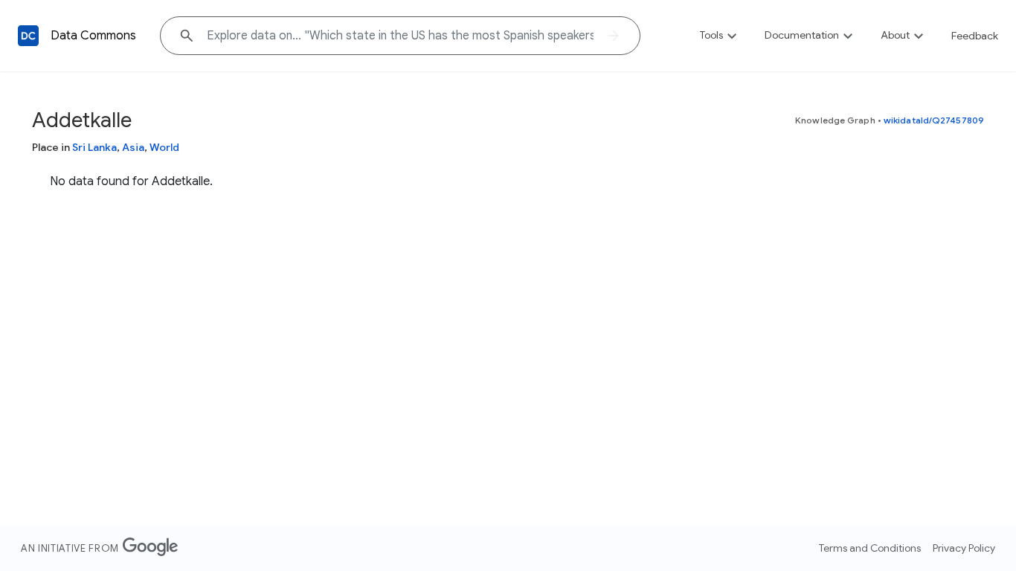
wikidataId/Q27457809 (934, 120)
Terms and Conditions (870, 548)
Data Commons (93, 35)
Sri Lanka (94, 147)
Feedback (974, 35)
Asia (133, 147)
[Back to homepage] (28, 35)
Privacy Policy (964, 548)
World (164, 147)
